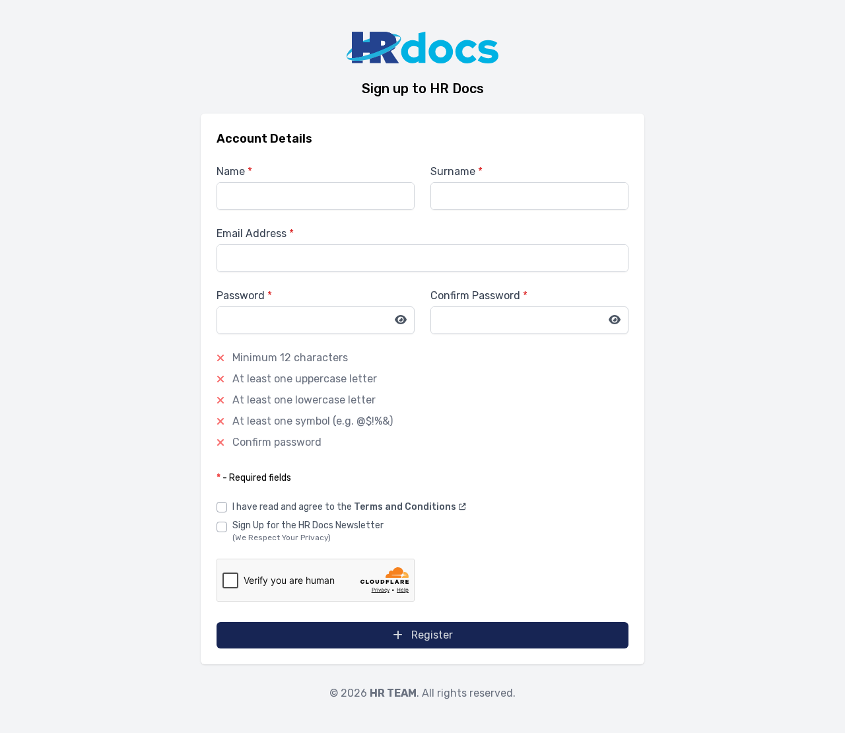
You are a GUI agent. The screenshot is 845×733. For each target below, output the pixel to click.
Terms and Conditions (406, 506)
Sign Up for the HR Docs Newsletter (308, 525)
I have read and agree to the (345, 506)
